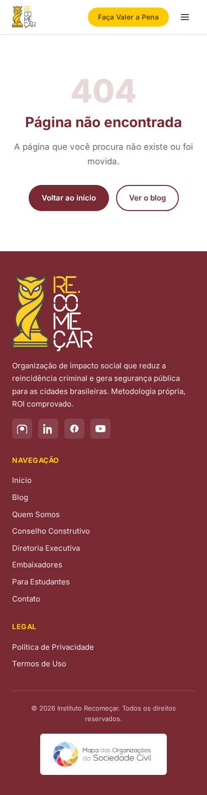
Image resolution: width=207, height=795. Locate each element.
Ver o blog (147, 198)
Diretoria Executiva (46, 548)
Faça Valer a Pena (128, 17)
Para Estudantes (41, 581)
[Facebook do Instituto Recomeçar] (74, 429)
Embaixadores (37, 564)
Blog (20, 497)
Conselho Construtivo (51, 531)
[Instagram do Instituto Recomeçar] (22, 429)
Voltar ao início (69, 198)
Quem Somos (36, 514)
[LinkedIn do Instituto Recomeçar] (48, 429)
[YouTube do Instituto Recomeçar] (100, 429)
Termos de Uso (39, 663)
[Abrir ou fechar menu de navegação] (185, 17)
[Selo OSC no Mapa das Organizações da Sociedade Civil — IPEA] (103, 754)
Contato (26, 599)
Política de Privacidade (53, 647)
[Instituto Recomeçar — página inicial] (24, 17)
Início (22, 480)
